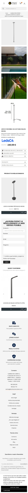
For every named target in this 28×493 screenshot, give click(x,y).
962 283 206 (14, 384)
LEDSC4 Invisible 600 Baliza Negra (14, 206)
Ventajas (14, 408)
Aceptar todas (14, 487)
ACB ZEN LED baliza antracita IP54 (14, 303)
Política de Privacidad (9, 258)
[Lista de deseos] (22, 212)
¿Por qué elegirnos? (14, 420)
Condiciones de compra (14, 406)
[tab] (14, 150)
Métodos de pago (14, 417)
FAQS (14, 447)
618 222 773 (14, 387)
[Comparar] (25, 212)
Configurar (6, 490)
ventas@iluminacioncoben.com (14, 389)
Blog (14, 442)
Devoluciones (14, 425)
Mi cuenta (14, 439)
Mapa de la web (14, 445)
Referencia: (4, 137)
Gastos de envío (14, 422)
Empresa (14, 428)
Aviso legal (14, 397)
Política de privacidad (14, 400)
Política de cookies (14, 403)
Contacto (14, 436)
